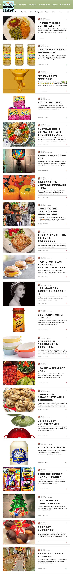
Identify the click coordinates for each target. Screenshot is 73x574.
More (60, 12)
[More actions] (67, 19)
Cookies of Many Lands (36, 12)
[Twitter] (65, 5)
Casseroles (24, 12)
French (54, 12)
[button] (68, 12)
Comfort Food (14, 12)
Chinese (47, 12)
